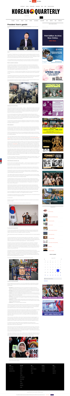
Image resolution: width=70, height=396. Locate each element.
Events (21, 387)
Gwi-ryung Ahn (15, 143)
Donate (34, 1)
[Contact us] (1, 163)
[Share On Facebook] (1, 159)
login (30, 1)
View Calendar (46, 280)
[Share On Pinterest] (1, 161)
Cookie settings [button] (47, 394)
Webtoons (21, 385)
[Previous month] (44, 259)
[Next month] (61, 259)
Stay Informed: (27, 15)
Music (21, 381)
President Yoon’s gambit (17, 24)
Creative (21, 383)
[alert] (53, 279)
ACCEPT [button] (52, 394)
